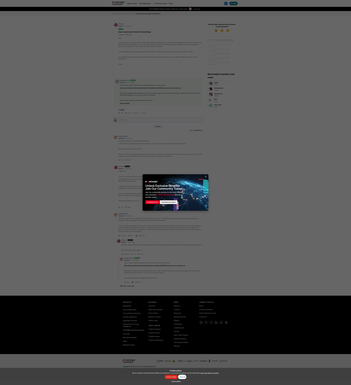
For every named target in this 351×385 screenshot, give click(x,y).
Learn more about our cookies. (209, 373)
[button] (175, 381)
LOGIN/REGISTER (152, 202)
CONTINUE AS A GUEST (168, 202)
